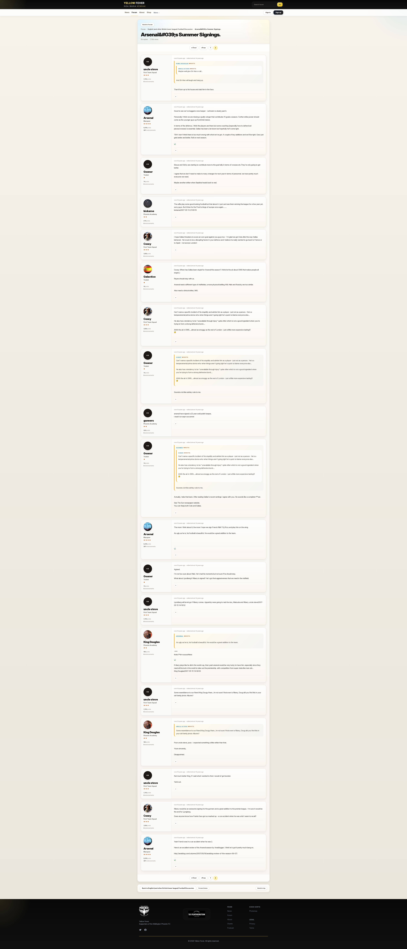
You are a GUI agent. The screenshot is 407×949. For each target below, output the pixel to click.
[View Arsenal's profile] (148, 110)
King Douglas (182, 63)
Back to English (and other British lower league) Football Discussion (168, 888)
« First (194, 48)
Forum (134, 12)
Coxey (147, 243)
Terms (251, 928)
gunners (149, 420)
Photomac (253, 911)
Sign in (268, 12)
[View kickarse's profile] (148, 203)
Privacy (252, 924)
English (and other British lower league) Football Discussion (170, 29)
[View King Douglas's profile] (148, 634)
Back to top (261, 888)
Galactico (150, 276)
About (141, 12)
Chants (230, 924)
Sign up (278, 12)
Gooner (148, 171)
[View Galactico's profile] (148, 269)
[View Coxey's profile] (148, 236)
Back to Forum (147, 24)
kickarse (149, 211)
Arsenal (148, 117)
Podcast (230, 928)
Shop (149, 12)
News (127, 12)
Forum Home (202, 888)
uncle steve (151, 69)
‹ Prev (203, 48)
